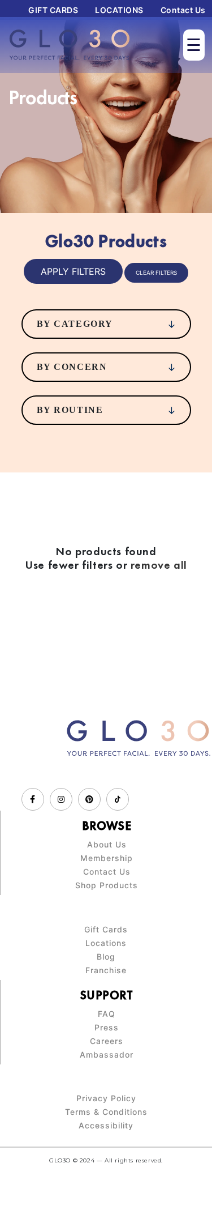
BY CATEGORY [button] (75, 324)
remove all (159, 565)
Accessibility (106, 1126)
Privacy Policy (106, 1098)
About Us (107, 845)
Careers (106, 1041)
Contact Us (183, 10)
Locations (106, 943)
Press (106, 1028)
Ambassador (106, 1055)
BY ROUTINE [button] (70, 410)
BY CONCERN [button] (72, 367)
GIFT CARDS (53, 10)
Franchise (106, 970)
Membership (106, 858)
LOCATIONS (119, 10)
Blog (106, 957)
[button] (73, 271)
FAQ (106, 1014)
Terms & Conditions (106, 1112)
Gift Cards (106, 930)
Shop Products (106, 885)
